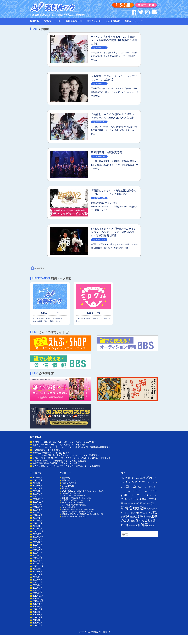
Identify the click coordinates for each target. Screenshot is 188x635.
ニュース (141, 491)
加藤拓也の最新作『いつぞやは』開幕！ (51, 453)
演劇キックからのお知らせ (74, 516)
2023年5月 (37, 486)
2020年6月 (37, 580)
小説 (122, 517)
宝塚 (141, 513)
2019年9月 (37, 604)
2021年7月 (37, 545)
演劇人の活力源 (74, 21)
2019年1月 (37, 625)
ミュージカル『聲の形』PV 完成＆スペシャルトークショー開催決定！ (66, 455)
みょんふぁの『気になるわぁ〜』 (74, 496)
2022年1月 (37, 529)
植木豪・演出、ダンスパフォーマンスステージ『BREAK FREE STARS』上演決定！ (72, 458)
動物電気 (139, 508)
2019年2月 (37, 623)
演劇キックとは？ (134, 21)
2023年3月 (37, 491)
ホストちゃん (154, 495)
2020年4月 (37, 585)
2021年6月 (37, 547)
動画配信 (151, 508)
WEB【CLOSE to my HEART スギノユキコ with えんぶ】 (83, 491)
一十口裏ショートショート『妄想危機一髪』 (78, 509)
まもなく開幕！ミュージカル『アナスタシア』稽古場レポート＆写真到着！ (67, 466)
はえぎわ (146, 477)
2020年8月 (37, 574)
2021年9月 (37, 539)
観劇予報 (34, 21)
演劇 (133, 520)
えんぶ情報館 (113, 21)
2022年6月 (37, 515)
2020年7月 (37, 577)
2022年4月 (37, 521)
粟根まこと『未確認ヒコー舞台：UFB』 (77, 498)
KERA (124, 478)
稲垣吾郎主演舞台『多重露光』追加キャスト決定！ (56, 463)
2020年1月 (37, 593)
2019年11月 (38, 599)
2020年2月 (37, 590)
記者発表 (132, 525)
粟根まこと (143, 520)
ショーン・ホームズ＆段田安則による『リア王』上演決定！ (60, 461)
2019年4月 (37, 617)
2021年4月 (37, 553)
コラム (131, 486)
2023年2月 (37, 494)
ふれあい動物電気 (68, 507)
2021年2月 (37, 558)
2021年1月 (37, 561)
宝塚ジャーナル (52, 21)
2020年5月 (37, 582)
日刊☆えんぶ (94, 21)
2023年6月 (37, 483)
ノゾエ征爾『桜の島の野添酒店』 (74, 505)
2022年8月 (37, 510)
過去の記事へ (39, 268)
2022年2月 (37, 526)
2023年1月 (37, 496)
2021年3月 (37, 556)
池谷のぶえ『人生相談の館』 (73, 502)
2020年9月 (37, 572)
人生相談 (130, 503)
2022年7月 (37, 513)
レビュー (144, 499)
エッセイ (148, 482)
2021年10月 (38, 537)
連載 (144, 525)
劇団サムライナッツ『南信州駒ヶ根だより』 (78, 512)
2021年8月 (37, 542)
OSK (129, 478)
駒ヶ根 (151, 525)
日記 (132, 517)
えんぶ (135, 477)
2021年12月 (38, 531)
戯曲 (127, 516)
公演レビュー (143, 503)
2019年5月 (37, 615)
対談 (154, 512)
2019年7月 (37, 609)
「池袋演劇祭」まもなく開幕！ (47, 450)
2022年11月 (38, 502)
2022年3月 (37, 523)
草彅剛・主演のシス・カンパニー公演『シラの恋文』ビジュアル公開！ (65, 442)
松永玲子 (140, 516)
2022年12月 (38, 499)
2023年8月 (37, 478)
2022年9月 (37, 507)
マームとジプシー (128, 499)
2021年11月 (38, 534)
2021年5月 (37, 550)
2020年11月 (38, 566)
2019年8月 (37, 607)
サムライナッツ (144, 487)
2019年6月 (37, 612)
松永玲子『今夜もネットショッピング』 (77, 500)
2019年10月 (38, 601)
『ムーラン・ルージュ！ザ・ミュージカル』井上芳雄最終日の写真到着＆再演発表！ (71, 447)
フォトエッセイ (138, 495)
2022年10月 (38, 504)
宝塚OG (147, 512)
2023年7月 (37, 480)
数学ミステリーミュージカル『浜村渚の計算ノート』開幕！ (60, 444)
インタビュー (135, 482)
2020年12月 (38, 564)
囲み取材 (135, 513)
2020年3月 (37, 588)
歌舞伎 (148, 517)
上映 (125, 503)
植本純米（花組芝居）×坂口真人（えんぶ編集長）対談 (82, 514)
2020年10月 (38, 569)
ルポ (138, 499)
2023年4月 (37, 488)
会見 (135, 503)
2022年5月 (37, 518)
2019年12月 (38, 596)
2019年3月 (37, 620)
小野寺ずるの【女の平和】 (72, 493)
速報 (138, 525)
